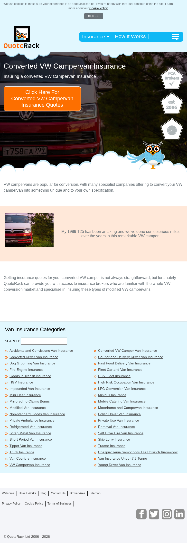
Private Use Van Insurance (118, 420)
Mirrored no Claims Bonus (29, 401)
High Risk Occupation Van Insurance (126, 382)
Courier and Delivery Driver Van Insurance (130, 357)
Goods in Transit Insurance (30, 376)
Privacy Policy (11, 503)
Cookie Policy (98, 8)
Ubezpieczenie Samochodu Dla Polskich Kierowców (138, 452)
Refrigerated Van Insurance (30, 427)
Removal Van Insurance (116, 427)
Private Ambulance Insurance (32, 420)
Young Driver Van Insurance (119, 465)
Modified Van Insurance (27, 408)
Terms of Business (59, 503)
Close (93, 16)
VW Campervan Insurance (29, 465)
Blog (43, 493)
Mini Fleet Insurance (25, 395)
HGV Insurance (21, 382)
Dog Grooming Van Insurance (32, 363)
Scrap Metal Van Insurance (30, 433)
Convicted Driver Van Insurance (33, 357)
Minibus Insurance (112, 395)
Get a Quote (93, 538)
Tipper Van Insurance (25, 446)
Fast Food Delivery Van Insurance (124, 363)
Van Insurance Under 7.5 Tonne (122, 458)
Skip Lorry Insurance (114, 439)
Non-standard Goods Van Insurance (37, 414)
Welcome (8, 493)
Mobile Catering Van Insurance (122, 401)
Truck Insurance (21, 452)
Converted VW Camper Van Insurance (127, 350)
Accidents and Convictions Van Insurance (41, 350)
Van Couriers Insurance (27, 458)
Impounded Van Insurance (29, 389)
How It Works (130, 36)
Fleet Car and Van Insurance (120, 370)
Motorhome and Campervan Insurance (128, 408)
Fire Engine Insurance (26, 370)
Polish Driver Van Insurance (119, 414)
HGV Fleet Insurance (114, 376)
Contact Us (58, 493)
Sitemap (95, 493)
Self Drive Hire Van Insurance (120, 433)
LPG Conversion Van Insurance (122, 389)
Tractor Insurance (111, 446)
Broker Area (77, 493)
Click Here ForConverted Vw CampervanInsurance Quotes (42, 98)
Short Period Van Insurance (30, 439)
